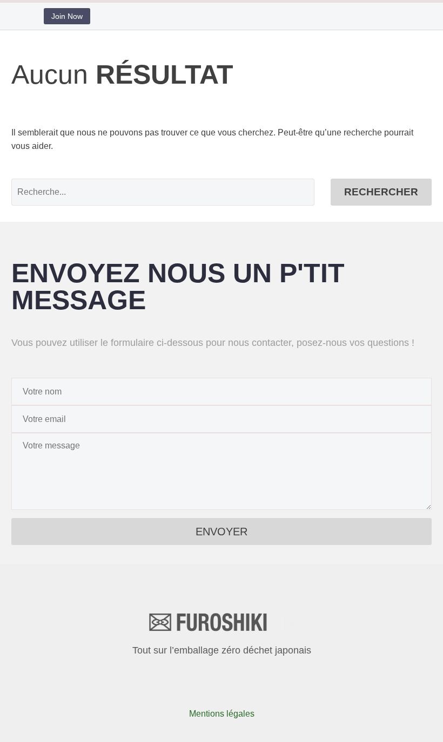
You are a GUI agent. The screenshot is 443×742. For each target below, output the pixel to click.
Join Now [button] (67, 16)
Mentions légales (221, 713)
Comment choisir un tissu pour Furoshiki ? (206, 144)
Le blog (140, 64)
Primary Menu (413, 49)
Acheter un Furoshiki (166, 185)
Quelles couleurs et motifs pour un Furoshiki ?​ (213, 158)
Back (136, 77)
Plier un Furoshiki (160, 104)
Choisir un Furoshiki (165, 117)
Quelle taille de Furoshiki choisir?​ (190, 171)
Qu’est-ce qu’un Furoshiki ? (179, 91)
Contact (141, 198)
